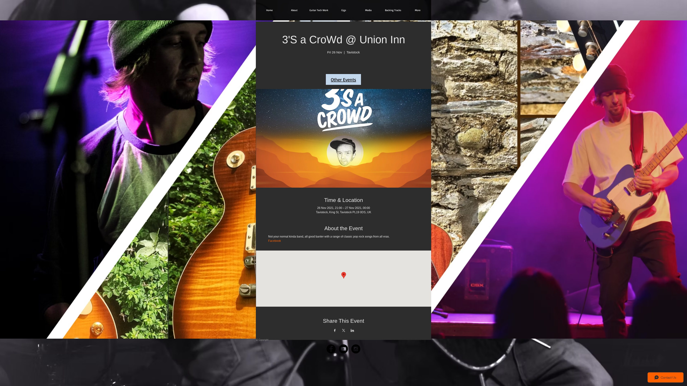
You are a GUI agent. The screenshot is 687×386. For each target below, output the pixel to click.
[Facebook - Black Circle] (331, 348)
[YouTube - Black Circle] (343, 348)
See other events (343, 72)
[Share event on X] (343, 330)
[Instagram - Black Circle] (355, 348)
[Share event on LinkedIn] (352, 330)
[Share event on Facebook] (335, 330)
